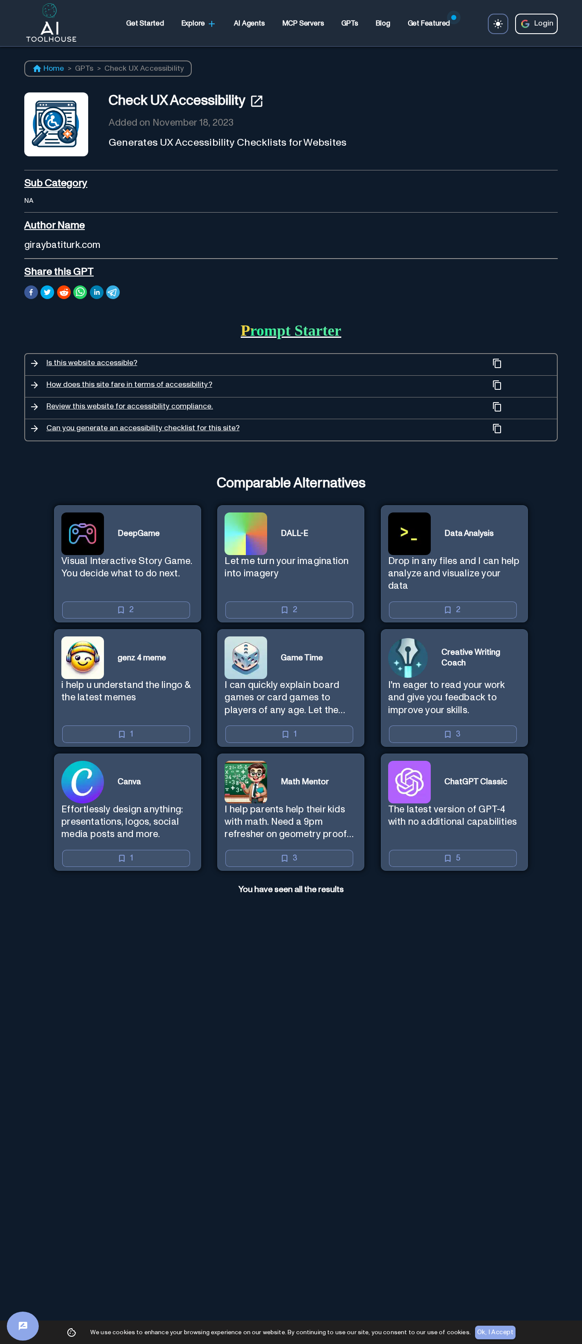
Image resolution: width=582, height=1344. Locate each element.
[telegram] (113, 293)
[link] (145, 24)
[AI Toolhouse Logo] (47, 23)
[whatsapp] (80, 293)
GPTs (84, 68)
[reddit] (64, 293)
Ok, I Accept (495, 1332)
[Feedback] (23, 1326)
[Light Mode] (498, 24)
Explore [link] (193, 23)
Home (53, 68)
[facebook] (31, 293)
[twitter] (47, 293)
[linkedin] (97, 293)
